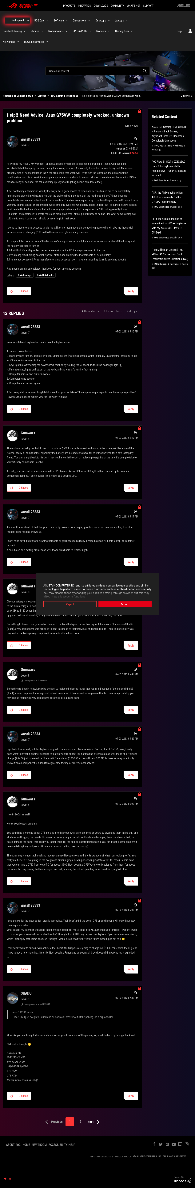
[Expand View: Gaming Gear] (132, 31)
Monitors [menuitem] (101, 31)
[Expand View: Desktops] (109, 20)
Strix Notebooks (45, 275)
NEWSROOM (39, 1145)
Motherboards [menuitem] (56, 31)
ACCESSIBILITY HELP (62, 1145)
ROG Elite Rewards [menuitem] (34, 41)
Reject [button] (70, 604)
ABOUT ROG (13, 1145)
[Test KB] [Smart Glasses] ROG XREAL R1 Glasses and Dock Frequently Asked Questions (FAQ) (170, 254)
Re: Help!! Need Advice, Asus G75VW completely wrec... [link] (111, 95)
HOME (26, 1145)
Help (179, 31)
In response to (35, 680)
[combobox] (97, 70)
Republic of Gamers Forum (18, 95)
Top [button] (9, 1178)
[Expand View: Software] (67, 20)
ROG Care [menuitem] (39, 20)
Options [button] (185, 95)
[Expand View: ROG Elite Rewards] (47, 41)
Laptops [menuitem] (119, 20)
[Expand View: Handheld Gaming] (24, 31)
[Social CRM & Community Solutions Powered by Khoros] (182, 1180)
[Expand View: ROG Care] (47, 20)
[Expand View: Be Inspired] (28, 20)
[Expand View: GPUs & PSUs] (90, 31)
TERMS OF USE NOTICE (101, 1156)
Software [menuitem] (59, 20)
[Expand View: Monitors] (109, 31)
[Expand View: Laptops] (127, 20)
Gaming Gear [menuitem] (122, 31)
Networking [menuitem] (9, 41)
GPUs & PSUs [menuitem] (80, 31)
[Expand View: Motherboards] (66, 31)
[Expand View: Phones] (42, 31)
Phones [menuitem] (35, 31)
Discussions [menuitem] (79, 20)
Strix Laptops (24, 275)
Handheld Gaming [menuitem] (12, 31)
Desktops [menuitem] (101, 20)
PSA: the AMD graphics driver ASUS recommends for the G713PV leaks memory (167, 197)
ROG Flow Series (161, 180)
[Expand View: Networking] (18, 41)
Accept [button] (125, 604)
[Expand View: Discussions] (89, 20)
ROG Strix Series (161, 207)
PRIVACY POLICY (123, 1156)
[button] (11, 291)
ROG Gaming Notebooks (64, 95)
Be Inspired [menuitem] (18, 20)
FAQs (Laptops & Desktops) (166, 264)
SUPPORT (148, 5)
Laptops (42, 95)
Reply (130, 291)
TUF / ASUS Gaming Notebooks (168, 145)
